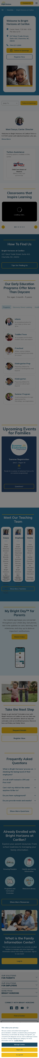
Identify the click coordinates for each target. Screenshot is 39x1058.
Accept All (19, 1055)
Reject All (19, 1050)
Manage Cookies (19, 1044)
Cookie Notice (18, 1040)
